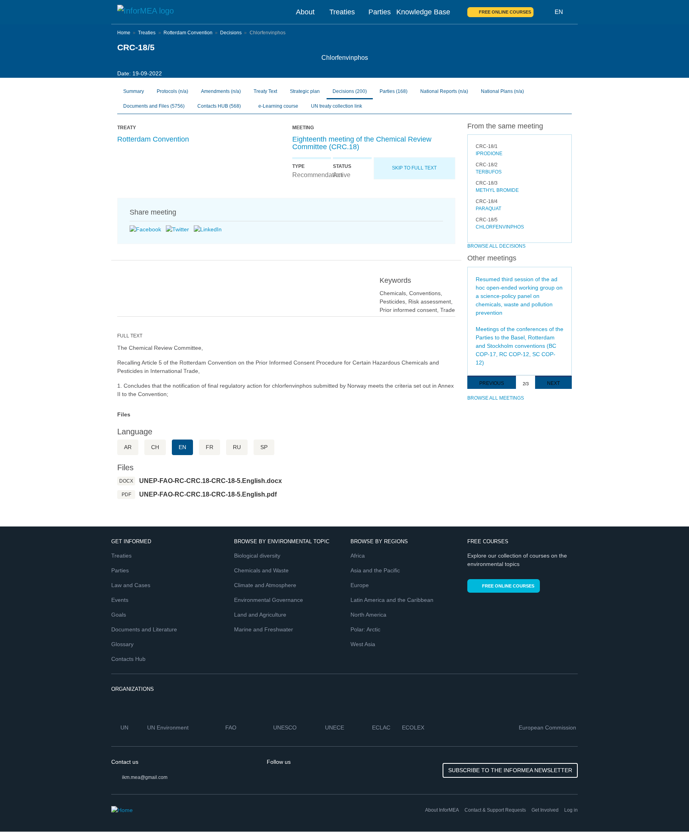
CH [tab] (155, 447)
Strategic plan (305, 91)
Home (123, 32)
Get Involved (545, 810)
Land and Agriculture (260, 614)
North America (368, 614)
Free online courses (505, 12)
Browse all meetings (495, 398)
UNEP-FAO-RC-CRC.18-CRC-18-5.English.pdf (208, 494)
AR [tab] (128, 447)
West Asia (362, 644)
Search (544, 12)
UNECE (335, 727)
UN (125, 727)
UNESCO (285, 727)
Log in (571, 810)
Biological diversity (257, 555)
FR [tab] (209, 447)
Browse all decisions (496, 246)
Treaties (342, 12)
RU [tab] (237, 447)
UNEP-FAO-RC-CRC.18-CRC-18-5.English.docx (210, 480)
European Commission (548, 727)
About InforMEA (442, 810)
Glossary (122, 644)
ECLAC (382, 727)
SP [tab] (264, 447)
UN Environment (168, 727)
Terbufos (489, 172)
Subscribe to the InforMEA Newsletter (510, 770)
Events (119, 600)
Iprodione (489, 153)
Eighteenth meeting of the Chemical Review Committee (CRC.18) (361, 143)
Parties (379, 12)
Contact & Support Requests (495, 810)
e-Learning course (277, 106)
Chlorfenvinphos (500, 227)
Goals (118, 614)
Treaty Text (265, 91)
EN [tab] (182, 447)
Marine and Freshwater (263, 629)
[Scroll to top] (666, 809)
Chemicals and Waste (261, 570)
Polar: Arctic (365, 629)
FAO (231, 727)
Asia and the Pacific (375, 570)
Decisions (231, 32)
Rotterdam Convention (188, 32)
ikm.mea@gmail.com (144, 777)
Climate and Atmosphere (265, 585)
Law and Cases (130, 585)
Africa (357, 555)
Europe (359, 585)
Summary (133, 91)
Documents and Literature (144, 629)
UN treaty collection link (336, 106)
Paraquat (488, 208)
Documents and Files (154, 106)
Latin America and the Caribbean (391, 600)
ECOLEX (414, 727)
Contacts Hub (128, 659)
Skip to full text (414, 168)
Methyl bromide (497, 190)
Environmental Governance (268, 600)
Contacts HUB (219, 106)
